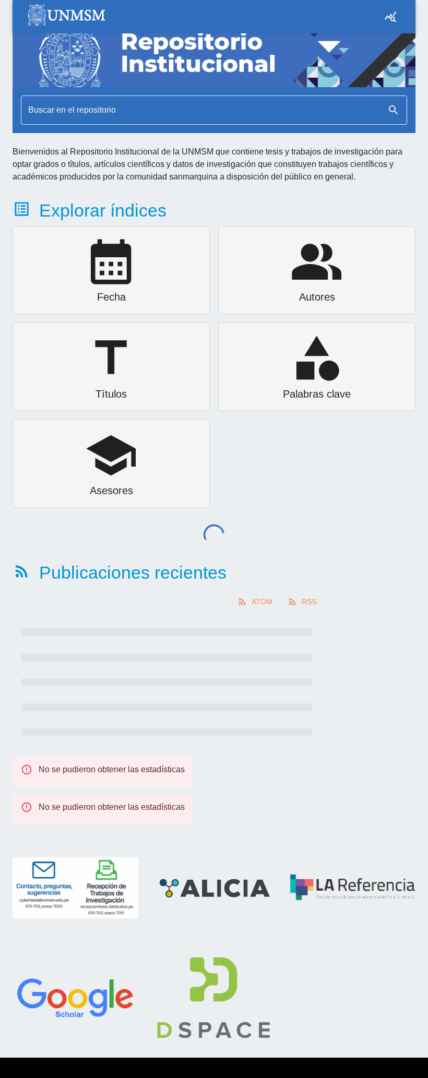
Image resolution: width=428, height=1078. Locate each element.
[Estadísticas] (390, 16)
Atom (262, 601)
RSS (309, 601)
